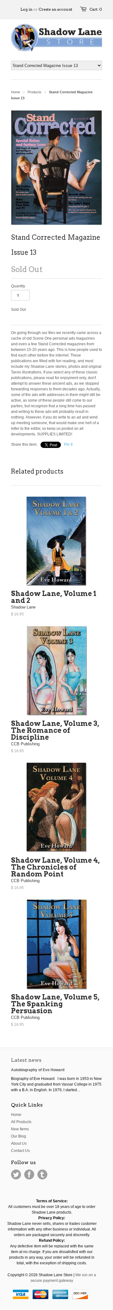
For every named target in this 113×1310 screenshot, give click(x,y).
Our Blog (18, 1136)
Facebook (29, 1174)
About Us (19, 1143)
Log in (26, 9)
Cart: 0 (95, 9)
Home (16, 1114)
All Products (21, 1122)
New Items (20, 1129)
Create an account (55, 9)
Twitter (16, 1174)
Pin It (68, 444)
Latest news (26, 1060)
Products (34, 92)
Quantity (18, 286)
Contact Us (20, 1150)
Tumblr (42, 1174)
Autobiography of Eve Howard (37, 1070)
